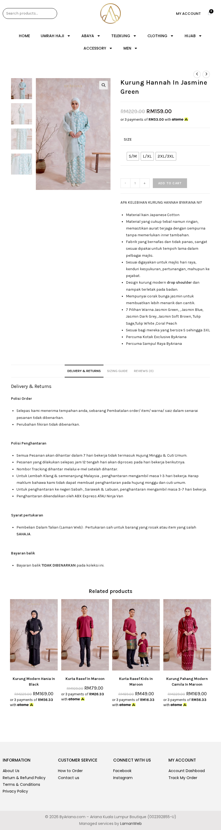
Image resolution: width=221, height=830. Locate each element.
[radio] (133, 156)
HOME (24, 36)
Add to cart (170, 183)
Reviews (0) (144, 371)
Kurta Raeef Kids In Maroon (136, 681)
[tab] (84, 371)
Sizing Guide (117, 371)
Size (128, 139)
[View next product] (206, 74)
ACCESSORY (95, 48)
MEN (127, 48)
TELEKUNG (120, 36)
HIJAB (190, 36)
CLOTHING (157, 36)
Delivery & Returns (84, 371)
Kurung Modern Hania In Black (34, 681)
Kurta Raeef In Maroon (85, 678)
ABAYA (87, 36)
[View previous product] (197, 74)
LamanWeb (131, 823)
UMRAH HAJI (52, 36)
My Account (188, 13)
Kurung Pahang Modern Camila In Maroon (187, 681)
